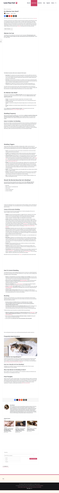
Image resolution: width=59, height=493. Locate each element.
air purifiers (11, 286)
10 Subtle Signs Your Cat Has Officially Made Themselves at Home (8, 430)
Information (34, 2)
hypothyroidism (10, 250)
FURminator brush (9, 314)
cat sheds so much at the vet (12, 161)
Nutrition (40, 2)
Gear (44, 2)
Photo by (5, 427)
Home (6, 9)
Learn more (35, 18)
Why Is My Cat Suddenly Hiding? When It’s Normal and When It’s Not (19, 430)
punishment (25, 223)
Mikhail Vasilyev (29, 428)
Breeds (28, 2)
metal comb (32, 312)
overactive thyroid (27, 251)
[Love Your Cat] (11, 3)
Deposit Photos (10, 428)
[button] (55, 3)
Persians (22, 109)
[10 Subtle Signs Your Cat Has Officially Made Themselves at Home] (9, 424)
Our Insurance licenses (39, 485)
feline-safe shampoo (23, 280)
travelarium (17, 428)
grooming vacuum (9, 287)
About (52, 2)
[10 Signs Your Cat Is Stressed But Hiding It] (32, 424)
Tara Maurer (8, 13)
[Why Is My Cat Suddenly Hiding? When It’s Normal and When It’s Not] (20, 424)
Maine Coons (14, 109)
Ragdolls (17, 109)
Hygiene (48, 2)
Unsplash (35, 428)
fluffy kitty (19, 26)
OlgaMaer (5, 428)
